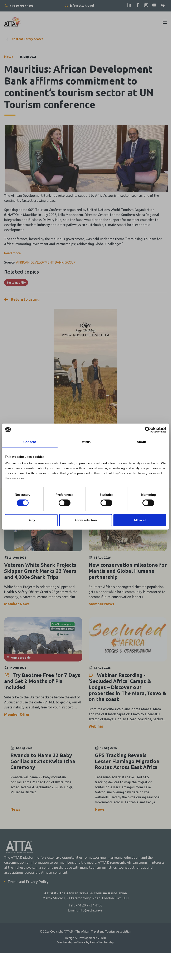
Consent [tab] (29, 441)
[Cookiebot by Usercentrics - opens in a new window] (148, 430)
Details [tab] (85, 441)
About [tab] (141, 441)
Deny (31, 520)
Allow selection (85, 520)
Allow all (140, 520)
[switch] (64, 502)
